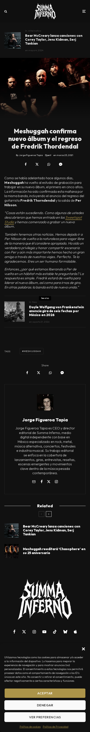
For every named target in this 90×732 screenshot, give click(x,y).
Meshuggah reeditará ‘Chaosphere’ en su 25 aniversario (54, 551)
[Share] (26, 164)
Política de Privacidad (55, 726)
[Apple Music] (75, 631)
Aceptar (44, 693)
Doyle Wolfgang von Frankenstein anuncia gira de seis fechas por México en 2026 (56, 311)
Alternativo (34, 30)
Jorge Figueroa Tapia (45, 419)
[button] (83, 649)
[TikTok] (55, 631)
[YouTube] (44, 631)
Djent (48, 155)
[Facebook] (14, 631)
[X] (24, 631)
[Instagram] (34, 631)
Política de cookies (30, 726)
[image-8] (12, 40)
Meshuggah (32, 351)
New (34, 301)
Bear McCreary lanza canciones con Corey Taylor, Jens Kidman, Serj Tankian (53, 39)
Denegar (45, 705)
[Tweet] (37, 164)
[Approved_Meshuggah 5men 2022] (11, 551)
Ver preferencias (45, 717)
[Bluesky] (65, 631)
